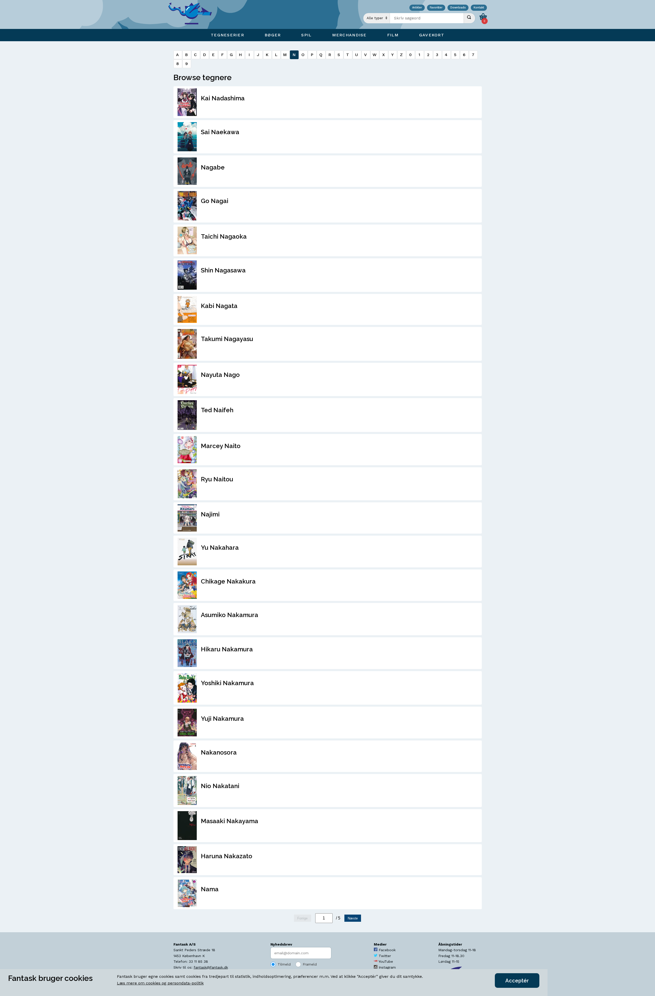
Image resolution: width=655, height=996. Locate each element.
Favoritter (436, 7)
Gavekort (431, 35)
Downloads (458, 7)
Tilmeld (284, 964)
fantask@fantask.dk (211, 967)
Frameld (310, 964)
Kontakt (479, 7)
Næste (353, 918)
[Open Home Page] (192, 14)
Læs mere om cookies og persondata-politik (160, 983)
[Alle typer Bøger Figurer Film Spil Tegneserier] (376, 18)
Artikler (417, 7)
